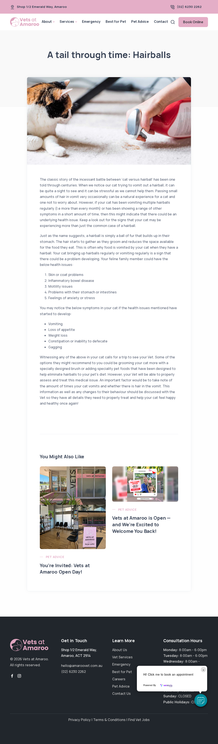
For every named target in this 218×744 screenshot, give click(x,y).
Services (67, 21)
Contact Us (121, 693)
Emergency (91, 21)
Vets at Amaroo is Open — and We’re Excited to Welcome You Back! (141, 524)
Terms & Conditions (109, 719)
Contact (161, 21)
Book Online (193, 22)
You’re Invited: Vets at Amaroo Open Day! (65, 568)
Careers (118, 679)
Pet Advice (140, 21)
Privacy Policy (79, 719)
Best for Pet (116, 21)
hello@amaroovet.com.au (81, 665)
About (47, 21)
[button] (200, 700)
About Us (119, 649)
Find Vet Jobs (139, 719)
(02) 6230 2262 (189, 6)
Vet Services (122, 657)
